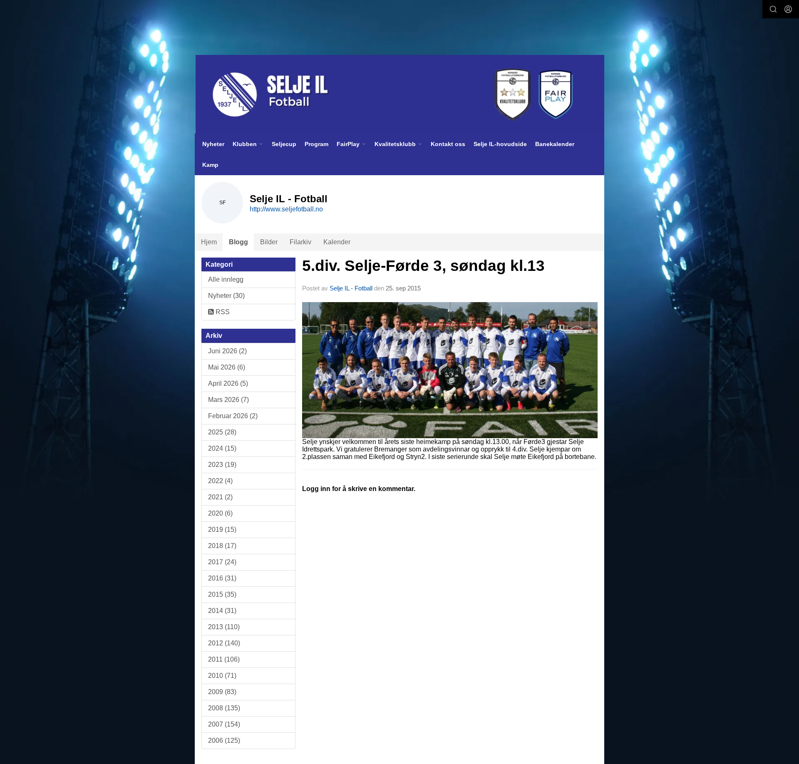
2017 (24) (222, 562)
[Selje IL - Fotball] (400, 94)
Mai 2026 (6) (226, 367)
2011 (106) (224, 659)
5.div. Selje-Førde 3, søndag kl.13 (423, 265)
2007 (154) (224, 724)
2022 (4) (220, 480)
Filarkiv (300, 242)
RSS (222, 311)
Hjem (209, 242)
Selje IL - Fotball (351, 288)
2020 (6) (220, 513)
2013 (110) (224, 626)
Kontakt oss (448, 144)
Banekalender (554, 144)
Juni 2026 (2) (227, 351)
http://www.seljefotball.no (286, 209)
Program (316, 144)
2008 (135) (224, 708)
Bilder (269, 242)
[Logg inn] (788, 9)
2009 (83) (222, 691)
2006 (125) (224, 740)
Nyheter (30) (226, 295)
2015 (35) (222, 594)
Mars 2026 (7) (228, 399)
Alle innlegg (225, 279)
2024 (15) (222, 448)
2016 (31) (222, 578)
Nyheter (213, 144)
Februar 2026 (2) (233, 415)
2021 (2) (220, 497)
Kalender (336, 242)
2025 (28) (222, 432)
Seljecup (284, 144)
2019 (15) (222, 529)
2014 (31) (222, 610)
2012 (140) (224, 643)
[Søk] (773, 9)
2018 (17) (222, 545)
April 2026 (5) (228, 383)
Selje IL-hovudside (500, 144)
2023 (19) (222, 464)
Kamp (210, 164)
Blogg (238, 242)
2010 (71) (222, 675)
